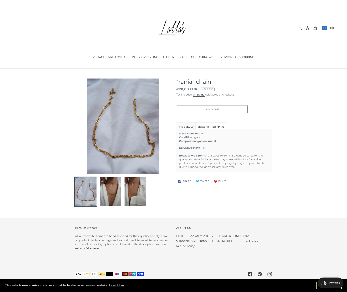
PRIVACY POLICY (201, 236)
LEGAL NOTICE (222, 241)
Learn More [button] (116, 285)
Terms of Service (249, 241)
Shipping (199, 94)
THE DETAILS (186, 127)
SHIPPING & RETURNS (191, 241)
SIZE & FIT (203, 127)
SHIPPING (218, 127)
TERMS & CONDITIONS (234, 236)
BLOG (180, 236)
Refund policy (185, 246)
